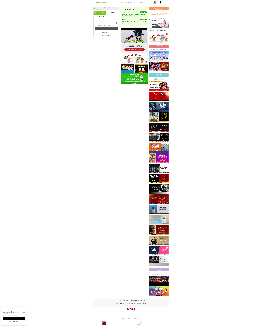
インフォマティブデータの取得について (135, 305)
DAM (131, 300)
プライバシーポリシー (115, 305)
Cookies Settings (14, 321)
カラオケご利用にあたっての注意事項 (134, 303)
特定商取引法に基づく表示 (105, 305)
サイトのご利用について (120, 303)
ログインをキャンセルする (106, 35)
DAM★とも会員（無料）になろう (134, 49)
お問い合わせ (125, 300)
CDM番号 (113, 12)
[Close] (24, 309)
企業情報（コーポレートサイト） (156, 305)
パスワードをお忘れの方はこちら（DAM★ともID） (104, 25)
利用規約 (144, 303)
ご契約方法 (146, 305)
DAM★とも (135, 300)
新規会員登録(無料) (106, 32)
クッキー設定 (123, 305)
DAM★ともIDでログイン (100, 12)
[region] (14, 316)
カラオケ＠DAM (142, 300)
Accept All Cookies (13, 317)
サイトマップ (119, 300)
